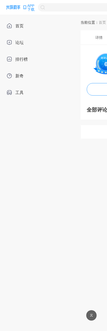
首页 (102, 22)
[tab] (99, 37)
